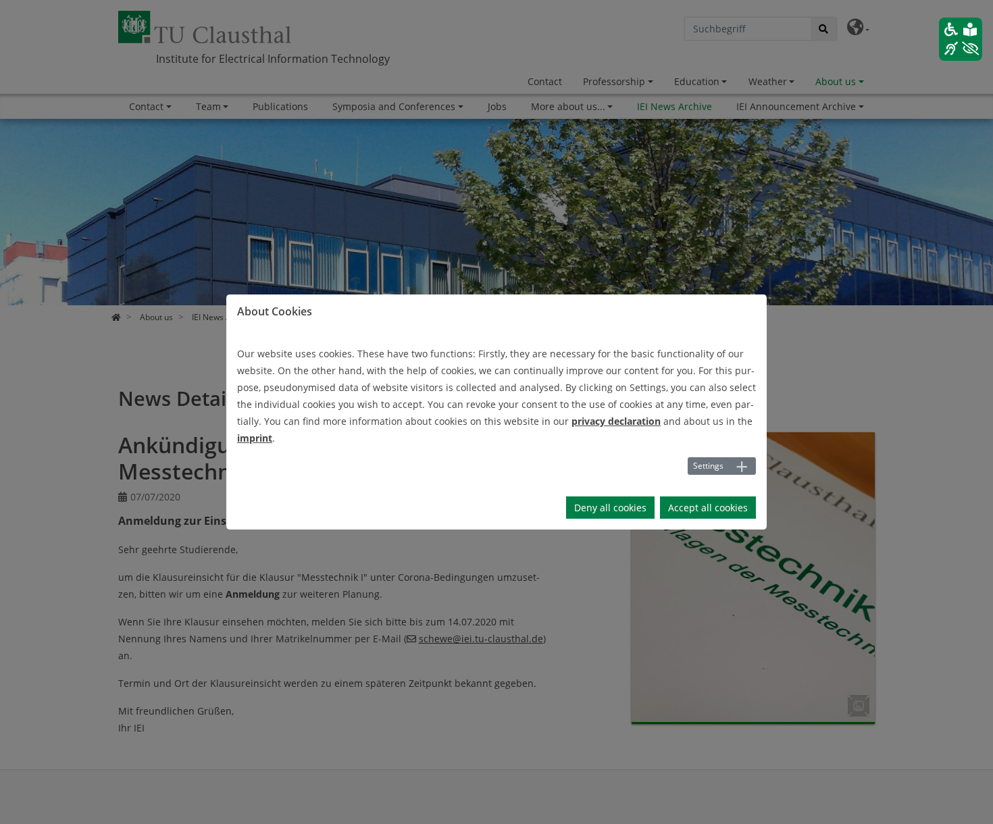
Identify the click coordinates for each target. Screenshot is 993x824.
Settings (708, 465)
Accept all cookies (708, 507)
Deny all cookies (610, 507)
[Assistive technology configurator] (960, 39)
